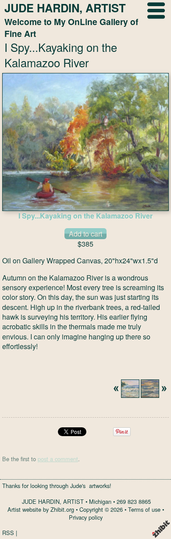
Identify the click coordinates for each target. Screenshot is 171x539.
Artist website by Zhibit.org (40, 509)
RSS (8, 532)
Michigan (100, 501)
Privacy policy (86, 517)
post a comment (58, 459)
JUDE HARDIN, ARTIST (53, 501)
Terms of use (144, 509)
